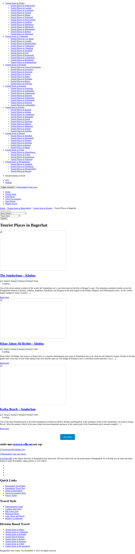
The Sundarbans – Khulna (17, 275)
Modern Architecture (14, 518)
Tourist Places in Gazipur (21, 8)
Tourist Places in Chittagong (22, 46)
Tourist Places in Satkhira (21, 131)
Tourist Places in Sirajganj (21, 84)
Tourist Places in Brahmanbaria (24, 62)
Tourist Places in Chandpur (22, 48)
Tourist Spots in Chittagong (16, 36)
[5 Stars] (34, 281)
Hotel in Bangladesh (13, 491)
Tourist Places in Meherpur (22, 126)
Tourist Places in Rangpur (21, 102)
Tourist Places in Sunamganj (22, 157)
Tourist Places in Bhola (20, 147)
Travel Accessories (13, 199)
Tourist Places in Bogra (20, 81)
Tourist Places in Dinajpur (21, 95)
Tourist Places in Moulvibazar (23, 152)
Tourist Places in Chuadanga (22, 114)
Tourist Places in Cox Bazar (22, 39)
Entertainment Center (14, 506)
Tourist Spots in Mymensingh (17, 162)
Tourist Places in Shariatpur (22, 34)
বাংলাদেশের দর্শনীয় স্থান (23, 444)
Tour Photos (10, 201)
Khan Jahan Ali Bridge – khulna (22, 343)
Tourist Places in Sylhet (20, 155)
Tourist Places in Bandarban (22, 60)
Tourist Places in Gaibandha (22, 91)
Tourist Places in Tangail (21, 13)
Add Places (10, 196)
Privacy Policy (11, 495)
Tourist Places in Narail (20, 119)
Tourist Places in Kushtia (21, 110)
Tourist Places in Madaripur (22, 24)
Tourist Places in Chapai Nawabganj (26, 67)
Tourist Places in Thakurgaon (23, 93)
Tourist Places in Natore (20, 74)
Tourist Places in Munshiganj (23, 29)
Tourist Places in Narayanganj (23, 20)
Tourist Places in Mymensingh (23, 169)
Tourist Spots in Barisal (15, 133)
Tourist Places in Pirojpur (21, 140)
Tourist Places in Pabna (20, 76)
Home (7, 192)
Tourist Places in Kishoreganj (23, 5)
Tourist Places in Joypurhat (22, 69)
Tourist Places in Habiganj (21, 159)
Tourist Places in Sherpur (21, 171)
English (8, 182)
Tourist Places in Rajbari (21, 32)
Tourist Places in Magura (21, 124)
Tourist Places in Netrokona (22, 166)
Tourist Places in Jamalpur (21, 164)
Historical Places (12, 514)
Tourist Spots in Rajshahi (15, 65)
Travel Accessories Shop (15, 493)
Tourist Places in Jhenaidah (22, 117)
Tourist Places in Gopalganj (22, 10)
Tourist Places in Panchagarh (23, 100)
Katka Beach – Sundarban (18, 409)
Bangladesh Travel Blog (15, 486)
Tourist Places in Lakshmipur (23, 58)
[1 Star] (3, 281)
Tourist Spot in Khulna (14, 107)
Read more (4, 297)
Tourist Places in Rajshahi (21, 79)
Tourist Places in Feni (19, 53)
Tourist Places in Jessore (21, 129)
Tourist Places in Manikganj (22, 27)
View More (67, 437)
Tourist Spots (10, 194)
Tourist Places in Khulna (21, 112)
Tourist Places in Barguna (21, 143)
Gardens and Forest (13, 509)
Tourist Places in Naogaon (21, 72)
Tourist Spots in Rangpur (15, 86)
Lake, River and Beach (15, 516)
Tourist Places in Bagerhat (21, 121)
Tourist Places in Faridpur (21, 22)
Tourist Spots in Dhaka (14, 3)
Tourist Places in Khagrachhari (23, 43)
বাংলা (7, 180)
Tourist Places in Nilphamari (22, 98)
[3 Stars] (19, 281)
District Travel (11, 204)
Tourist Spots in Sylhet (14, 150)
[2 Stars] (11, 281)
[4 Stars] (26, 281)
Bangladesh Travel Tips (15, 488)
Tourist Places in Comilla (21, 41)
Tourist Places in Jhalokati (21, 136)
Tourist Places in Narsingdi (22, 17)
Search (3, 219)
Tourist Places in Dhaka (20, 15)
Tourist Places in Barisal (21, 145)
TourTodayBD (6, 458)
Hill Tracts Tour (11, 511)
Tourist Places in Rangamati (22, 55)
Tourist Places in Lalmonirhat (23, 105)
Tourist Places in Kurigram (22, 88)
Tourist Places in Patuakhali (22, 138)
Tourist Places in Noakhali (21, 50)
